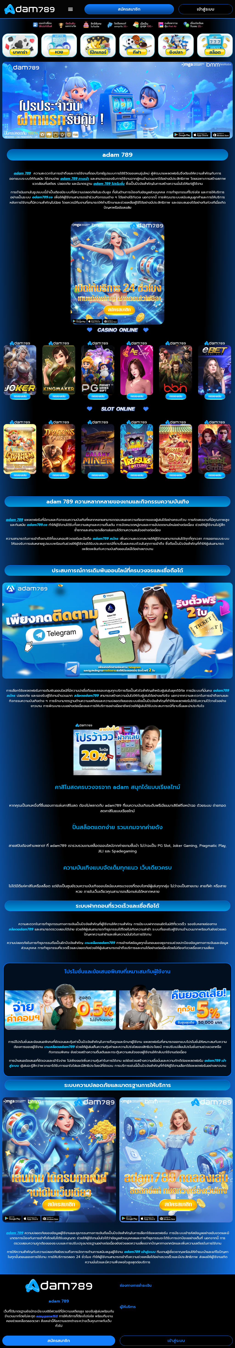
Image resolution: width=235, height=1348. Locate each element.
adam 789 (22, 173)
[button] (70, 9)
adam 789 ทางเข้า (74, 178)
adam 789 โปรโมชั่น (109, 183)
